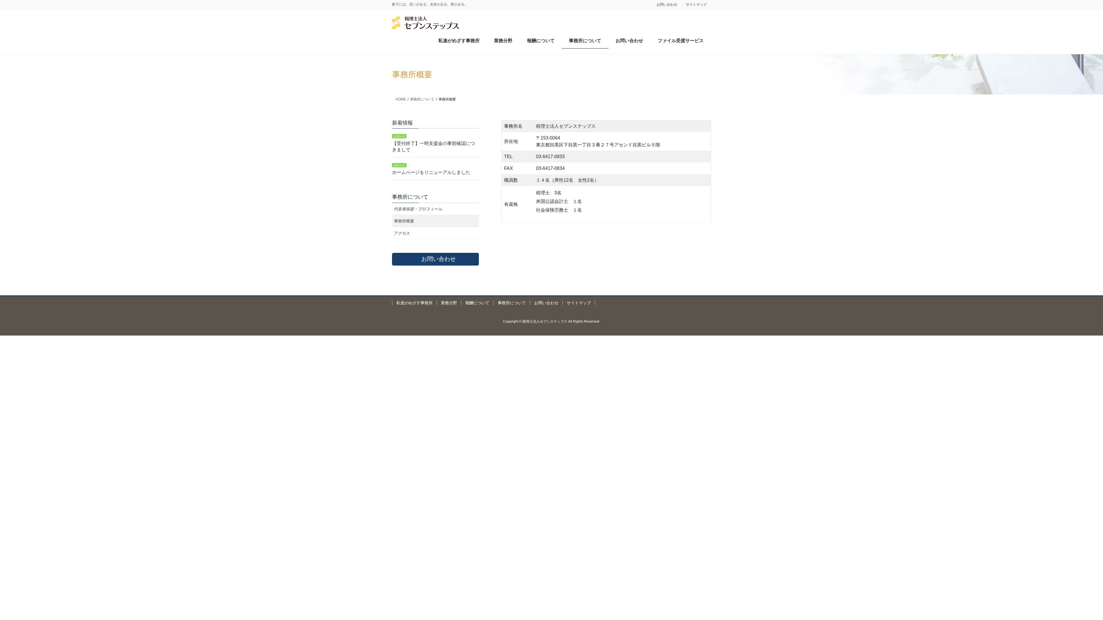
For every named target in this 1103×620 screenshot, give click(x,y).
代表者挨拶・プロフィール (418, 209)
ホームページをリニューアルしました (431, 172)
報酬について (477, 303)
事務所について (512, 303)
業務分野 (449, 303)
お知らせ (399, 136)
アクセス (402, 233)
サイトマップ (696, 5)
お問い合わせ (667, 5)
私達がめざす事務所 (414, 303)
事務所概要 (404, 221)
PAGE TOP (1074, 596)
